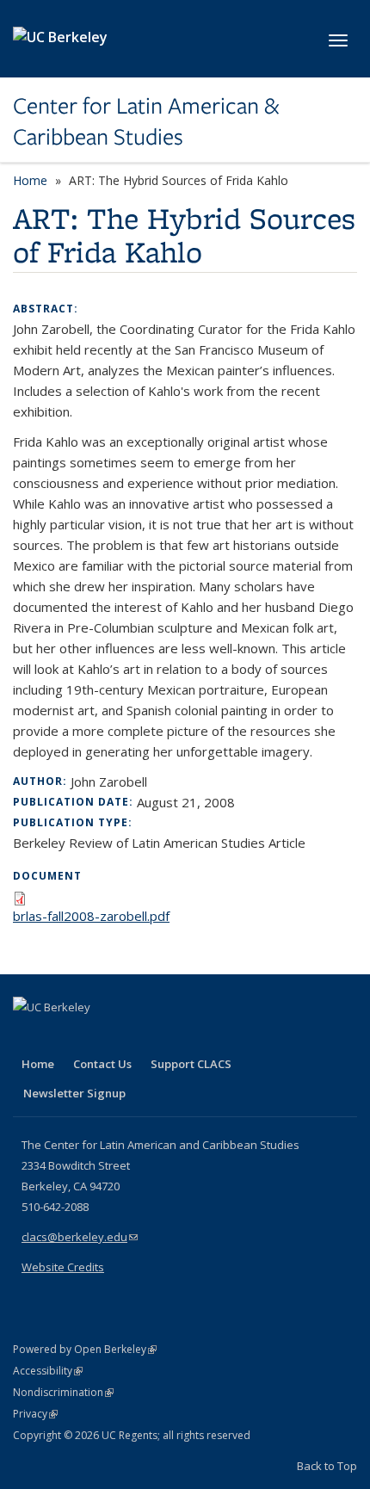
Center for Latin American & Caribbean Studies (146, 121)
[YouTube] (95, 1036)
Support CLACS (191, 1064)
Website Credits (63, 1267)
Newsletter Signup (74, 1093)
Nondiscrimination (63, 1392)
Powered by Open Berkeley (85, 1349)
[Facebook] (28, 1036)
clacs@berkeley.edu (80, 1237)
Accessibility (48, 1370)
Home (30, 180)
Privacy (35, 1413)
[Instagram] (129, 1036)
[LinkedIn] (62, 1036)
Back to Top (327, 1466)
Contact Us (102, 1064)
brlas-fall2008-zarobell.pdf (91, 915)
